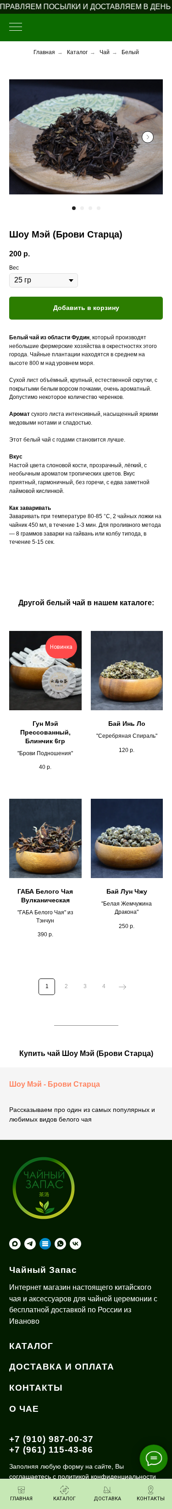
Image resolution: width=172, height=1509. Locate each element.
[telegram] (30, 1243)
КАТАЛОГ (31, 1346)
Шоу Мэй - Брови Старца (54, 1084)
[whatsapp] (60, 1243)
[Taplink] (45, 1243)
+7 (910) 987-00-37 (51, 1439)
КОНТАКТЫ (36, 1388)
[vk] (75, 1243)
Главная (44, 52)
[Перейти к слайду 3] (90, 208)
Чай (105, 52)
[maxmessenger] (15, 1243)
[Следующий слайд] (148, 137)
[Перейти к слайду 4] (98, 208)
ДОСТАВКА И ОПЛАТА (61, 1366)
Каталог (77, 52)
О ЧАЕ (24, 1409)
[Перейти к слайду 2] (82, 208)
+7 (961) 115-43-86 (51, 1449)
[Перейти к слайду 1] (74, 208)
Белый (130, 52)
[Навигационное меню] (15, 27)
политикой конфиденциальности (107, 1476)
